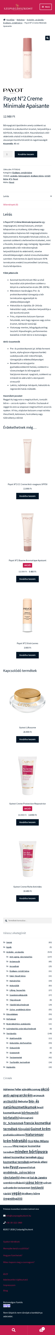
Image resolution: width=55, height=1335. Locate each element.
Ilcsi (30, 1141)
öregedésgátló (12, 1198)
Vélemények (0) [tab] (10, 204)
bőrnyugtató (24, 176)
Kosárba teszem (26, 154)
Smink (9, 942)
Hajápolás (10, 1067)
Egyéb (9, 947)
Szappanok (14, 1052)
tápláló (7, 1193)
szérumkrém (10, 1187)
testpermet (23, 1187)
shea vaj (25, 1177)
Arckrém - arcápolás (35, 19)
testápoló (37, 1187)
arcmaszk (38, 1095)
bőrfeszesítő (29, 1113)
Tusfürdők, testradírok (20, 1062)
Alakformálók (16, 1038)
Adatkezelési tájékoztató (15, 1279)
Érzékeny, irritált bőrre (12, 23)
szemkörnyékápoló (14, 1182)
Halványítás (15, 980)
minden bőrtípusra (31, 1151)
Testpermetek (16, 1057)
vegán (17, 1193)
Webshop (21, 19)
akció (45, 1089)
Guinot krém (40, 1128)
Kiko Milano (41, 1141)
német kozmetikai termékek (20, 1157)
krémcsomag (7, 1146)
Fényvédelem (12, 1014)
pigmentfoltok (27, 1167)
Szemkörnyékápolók (18, 995)
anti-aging (11, 1095)
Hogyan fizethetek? (12, 1255)
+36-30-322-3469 (14, 1222)
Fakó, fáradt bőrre (18, 976)
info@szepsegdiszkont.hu (18, 1215)
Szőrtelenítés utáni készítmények (21, 1028)
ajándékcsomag (31, 1089)
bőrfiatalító (11, 1118)
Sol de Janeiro (38, 1177)
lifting (16, 1146)
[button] (47, 38)
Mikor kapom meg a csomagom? (19, 1262)
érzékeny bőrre (37, 176)
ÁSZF (5, 1274)
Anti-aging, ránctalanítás (21, 957)
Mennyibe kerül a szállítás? (16, 1248)
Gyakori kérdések (11, 1241)
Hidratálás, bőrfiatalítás (21, 1043)
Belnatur (23, 1101)
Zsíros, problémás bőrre (20, 1009)
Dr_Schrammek (13, 1123)
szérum (47, 1182)
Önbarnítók (15, 1048)
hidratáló (19, 1140)
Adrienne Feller (12, 1089)
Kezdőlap (10, 19)
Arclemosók (15, 961)
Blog (5, 1290)
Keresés (14, 1330)
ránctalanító (11, 1177)
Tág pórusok (15, 1000)
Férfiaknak (11, 1019)
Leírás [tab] (6, 196)
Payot (15, 179)
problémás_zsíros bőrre (19, 1172)
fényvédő (24, 1129)
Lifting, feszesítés (17, 990)
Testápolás (11, 1033)
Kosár (36, 1328)
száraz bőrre (34, 1182)
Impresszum (9, 1285)
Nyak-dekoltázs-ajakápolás (18, 1024)
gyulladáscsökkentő (14, 1134)
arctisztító (10, 1101)
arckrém (13, 176)
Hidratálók (14, 985)
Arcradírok (14, 966)
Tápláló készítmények (19, 1004)
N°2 (10, 179)
